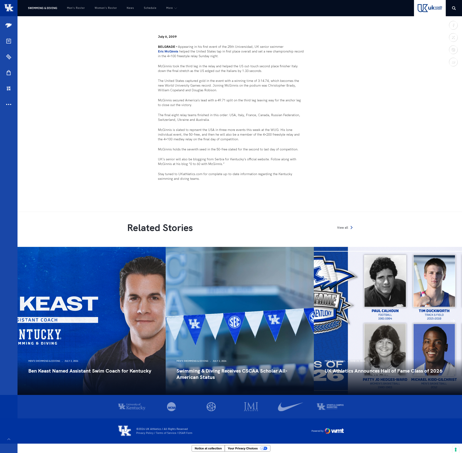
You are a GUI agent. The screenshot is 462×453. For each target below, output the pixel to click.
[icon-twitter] (453, 37)
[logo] (124, 431)
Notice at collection (208, 448)
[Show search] (454, 8)
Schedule (150, 8)
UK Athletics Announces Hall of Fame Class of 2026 (384, 371)
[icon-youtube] (453, 62)
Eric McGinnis (168, 51)
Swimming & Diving (42, 8)
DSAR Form (185, 433)
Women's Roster (106, 8)
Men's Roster (76, 8)
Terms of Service (166, 433)
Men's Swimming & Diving (44, 361)
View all (342, 227)
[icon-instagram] (453, 49)
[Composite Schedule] (8, 41)
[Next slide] (453, 321)
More (169, 8)
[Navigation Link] (9, 25)
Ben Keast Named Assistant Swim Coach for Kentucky (89, 371)
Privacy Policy (145, 433)
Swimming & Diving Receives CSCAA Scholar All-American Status (231, 374)
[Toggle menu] (9, 439)
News (130, 8)
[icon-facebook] (453, 25)
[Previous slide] (26, 321)
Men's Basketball (335, 361)
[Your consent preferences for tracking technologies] (455, 449)
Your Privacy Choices (243, 448)
